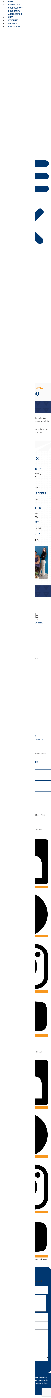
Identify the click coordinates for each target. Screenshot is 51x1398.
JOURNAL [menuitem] (12, 23)
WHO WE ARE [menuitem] (14, 4)
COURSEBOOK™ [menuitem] (15, 7)
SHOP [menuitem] (10, 17)
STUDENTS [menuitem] (13, 20)
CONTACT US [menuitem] (14, 26)
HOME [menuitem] (10, 1)
